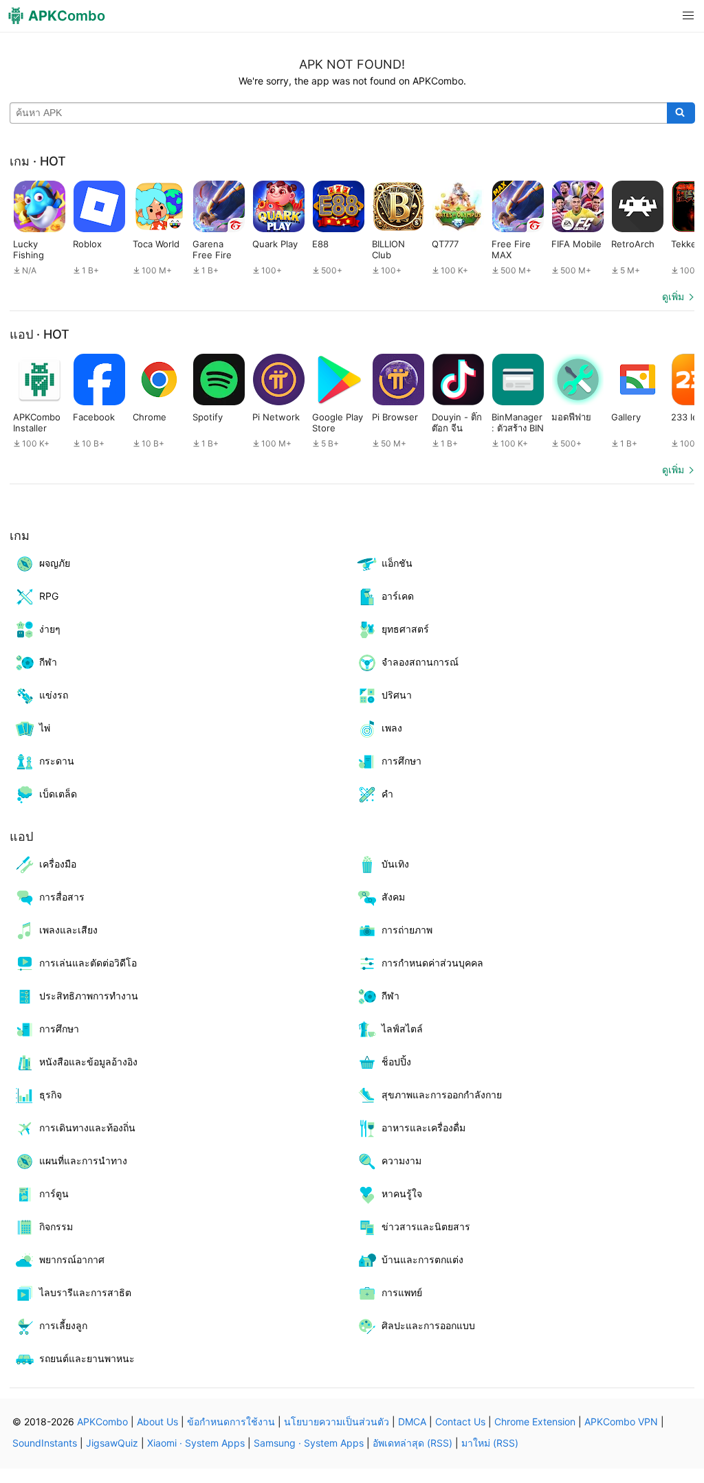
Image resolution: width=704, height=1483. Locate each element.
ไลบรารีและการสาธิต (85, 1292)
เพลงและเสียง (68, 930)
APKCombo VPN (621, 1421)
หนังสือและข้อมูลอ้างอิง (88, 1061)
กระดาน (56, 761)
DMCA (412, 1421)
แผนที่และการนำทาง (83, 1160)
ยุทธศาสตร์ (405, 629)
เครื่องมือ (57, 864)
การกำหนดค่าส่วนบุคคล (432, 963)
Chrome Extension (534, 1421)
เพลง (392, 728)
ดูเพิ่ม (673, 296)
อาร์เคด (398, 596)
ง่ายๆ (49, 629)
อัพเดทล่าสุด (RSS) (412, 1443)
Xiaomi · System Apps (196, 1443)
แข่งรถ (53, 695)
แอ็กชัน (397, 563)
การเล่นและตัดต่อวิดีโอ (88, 963)
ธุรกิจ (50, 1094)
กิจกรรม (56, 1226)
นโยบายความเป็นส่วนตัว (336, 1421)
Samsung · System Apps (309, 1443)
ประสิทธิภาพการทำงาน (88, 995)
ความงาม (401, 1160)
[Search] (681, 113)
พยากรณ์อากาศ (71, 1259)
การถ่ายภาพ (407, 930)
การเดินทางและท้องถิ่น (87, 1127)
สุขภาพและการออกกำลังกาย (442, 1094)
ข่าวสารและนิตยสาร (426, 1226)
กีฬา (48, 662)
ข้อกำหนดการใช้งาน (231, 1421)
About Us (157, 1421)
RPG (48, 596)
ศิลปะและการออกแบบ (428, 1325)
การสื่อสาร (62, 897)
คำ (387, 794)
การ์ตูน (54, 1193)
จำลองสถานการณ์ (420, 662)
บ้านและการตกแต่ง (422, 1259)
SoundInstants (44, 1443)
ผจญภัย (54, 563)
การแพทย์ (402, 1292)
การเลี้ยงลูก (63, 1325)
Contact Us (460, 1421)
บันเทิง (395, 864)
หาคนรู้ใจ (402, 1193)
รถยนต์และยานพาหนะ (87, 1358)
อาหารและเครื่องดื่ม (423, 1127)
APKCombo (102, 1421)
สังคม (393, 897)
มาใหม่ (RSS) (489, 1443)
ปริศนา (397, 695)
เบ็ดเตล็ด (58, 794)
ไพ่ (44, 728)
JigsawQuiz (112, 1443)
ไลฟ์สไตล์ (402, 1028)
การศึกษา (401, 761)
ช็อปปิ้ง (396, 1061)
